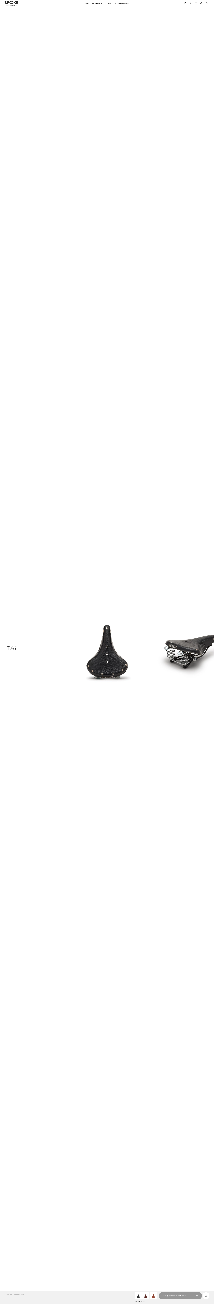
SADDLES (17, 1294)
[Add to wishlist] (206, 1295)
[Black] (138, 1295)
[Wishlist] (196, 3)
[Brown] (145, 1295)
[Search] (185, 3)
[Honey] (153, 1295)
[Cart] (207, 3)
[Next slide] (209, 649)
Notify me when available (174, 1296)
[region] (107, 649)
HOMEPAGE (8, 1294)
